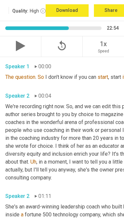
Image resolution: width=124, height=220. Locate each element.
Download (67, 10)
